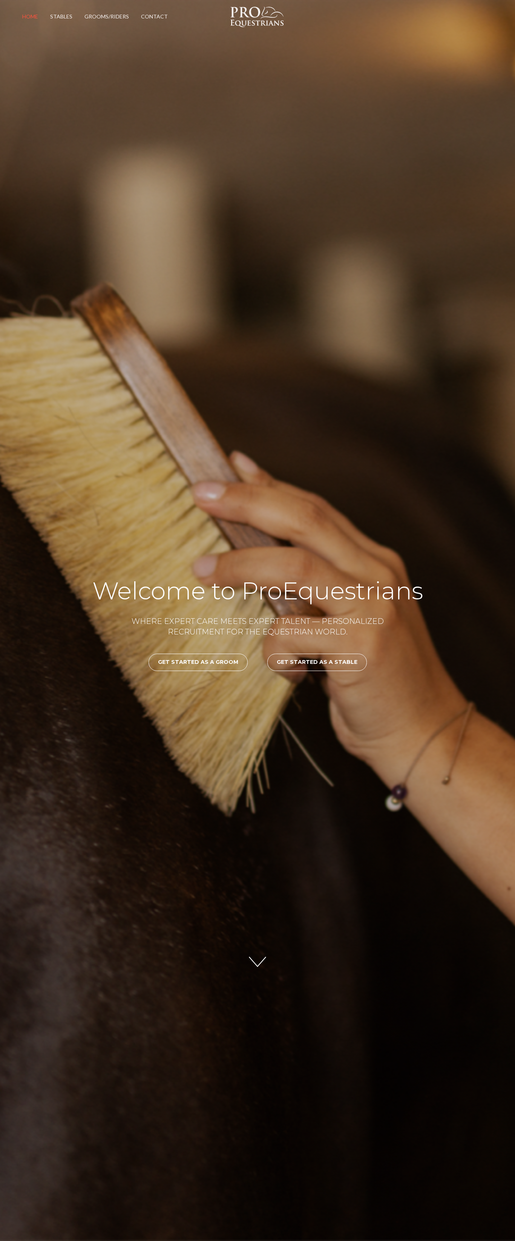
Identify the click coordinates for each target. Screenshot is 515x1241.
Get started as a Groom (198, 662)
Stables (61, 16)
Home (30, 16)
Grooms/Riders (106, 16)
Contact (154, 16)
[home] (258, 17)
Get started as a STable (317, 662)
